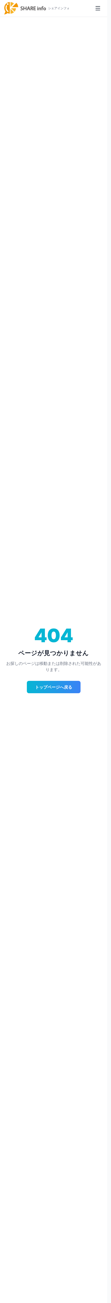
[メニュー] (98, 8)
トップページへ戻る (53, 687)
